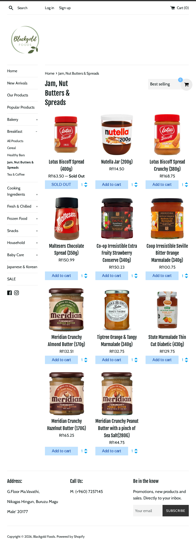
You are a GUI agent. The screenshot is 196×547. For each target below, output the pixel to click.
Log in (49, 8)
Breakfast (22, 131)
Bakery (22, 119)
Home (12, 71)
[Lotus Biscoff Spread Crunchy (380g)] (167, 134)
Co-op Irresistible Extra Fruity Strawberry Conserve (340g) (117, 253)
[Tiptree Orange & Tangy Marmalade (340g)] (117, 310)
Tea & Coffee (16, 174)
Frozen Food (22, 218)
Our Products (17, 95)
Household (22, 242)
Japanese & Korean (22, 267)
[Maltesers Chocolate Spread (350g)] (66, 218)
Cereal (11, 148)
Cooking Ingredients (22, 191)
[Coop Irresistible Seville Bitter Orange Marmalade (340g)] (167, 218)
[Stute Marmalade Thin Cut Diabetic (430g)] (167, 310)
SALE (11, 279)
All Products (15, 141)
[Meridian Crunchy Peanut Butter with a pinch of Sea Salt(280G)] (117, 393)
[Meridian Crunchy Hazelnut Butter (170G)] (66, 393)
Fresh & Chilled (22, 206)
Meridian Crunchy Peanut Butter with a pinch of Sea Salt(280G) (116, 428)
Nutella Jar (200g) (117, 162)
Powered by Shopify (71, 537)
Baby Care (22, 255)
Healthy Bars (16, 155)
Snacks (22, 230)
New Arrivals (17, 83)
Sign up (65, 8)
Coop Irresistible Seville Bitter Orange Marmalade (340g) (167, 253)
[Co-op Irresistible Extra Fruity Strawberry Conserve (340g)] (117, 218)
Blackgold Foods (44, 537)
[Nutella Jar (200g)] (117, 134)
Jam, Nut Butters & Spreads (20, 164)
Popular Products (21, 107)
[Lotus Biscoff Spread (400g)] (66, 134)
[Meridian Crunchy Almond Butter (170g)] (66, 310)
